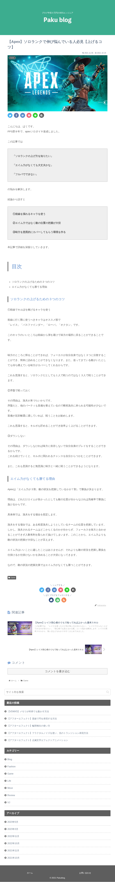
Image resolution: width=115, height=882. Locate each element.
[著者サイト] (51, 600)
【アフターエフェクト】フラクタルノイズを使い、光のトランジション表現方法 (47, 733)
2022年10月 (13, 843)
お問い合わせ (85, 873)
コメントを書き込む (57, 671)
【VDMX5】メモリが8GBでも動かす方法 (28, 711)
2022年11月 (13, 836)
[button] (107, 692)
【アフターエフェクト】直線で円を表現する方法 (32, 718)
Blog (9, 759)
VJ (8, 802)
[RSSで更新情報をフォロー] (63, 600)
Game (13, 578)
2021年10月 (13, 857)
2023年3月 (12, 829)
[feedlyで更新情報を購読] (57, 600)
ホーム (30, 873)
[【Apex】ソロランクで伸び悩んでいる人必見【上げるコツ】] (22, 115)
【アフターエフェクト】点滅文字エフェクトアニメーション (37, 740)
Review (11, 795)
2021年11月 (13, 850)
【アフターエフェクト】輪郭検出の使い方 (28, 725)
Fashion (11, 766)
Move (10, 788)
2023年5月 (12, 822)
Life (9, 781)
